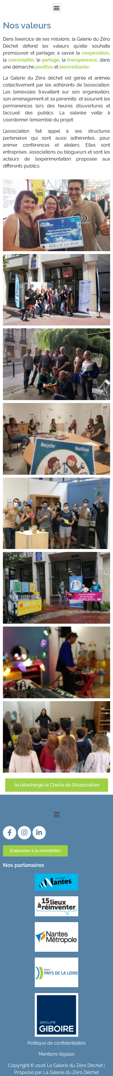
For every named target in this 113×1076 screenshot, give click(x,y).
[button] (56, 7)
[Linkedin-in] (39, 832)
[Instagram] (24, 832)
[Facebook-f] (9, 832)
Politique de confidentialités (57, 1043)
